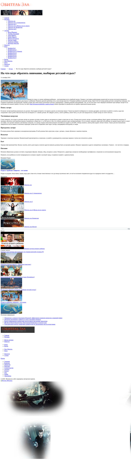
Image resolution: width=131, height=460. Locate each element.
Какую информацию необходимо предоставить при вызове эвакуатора (25, 321)
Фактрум (7, 64)
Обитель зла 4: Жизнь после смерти (18, 26)
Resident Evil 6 (12, 56)
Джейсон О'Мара (13, 42)
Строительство (8, 368)
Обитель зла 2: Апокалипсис (16, 22)
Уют (5, 372)
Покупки (7, 366)
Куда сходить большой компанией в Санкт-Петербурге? (18, 277)
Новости (7, 45)
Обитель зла (11, 21)
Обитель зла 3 (12, 24)
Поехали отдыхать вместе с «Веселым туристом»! (16, 264)
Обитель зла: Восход (30, 226)
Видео (6, 59)
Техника (6, 369)
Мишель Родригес (13, 38)
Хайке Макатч (12, 37)
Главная (6, 18)
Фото (5, 62)
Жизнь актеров (8, 340)
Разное (3, 358)
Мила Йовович (12, 32)
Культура (7, 363)
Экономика (7, 376)
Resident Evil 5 (12, 54)
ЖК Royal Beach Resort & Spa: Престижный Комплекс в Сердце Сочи (25, 322)
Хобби (6, 374)
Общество (7, 364)
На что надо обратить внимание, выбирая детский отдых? (18, 289)
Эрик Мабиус (12, 35)
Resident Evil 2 (12, 50)
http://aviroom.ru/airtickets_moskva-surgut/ (42, 104)
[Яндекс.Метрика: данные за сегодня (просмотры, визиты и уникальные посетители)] (6, 380)
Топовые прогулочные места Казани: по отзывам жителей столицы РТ (22, 252)
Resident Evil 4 (12, 53)
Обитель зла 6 (12, 29)
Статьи (6, 66)
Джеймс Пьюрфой (13, 34)
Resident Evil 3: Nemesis (15, 51)
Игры (6, 344)
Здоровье (7, 361)
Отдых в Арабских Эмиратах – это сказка (14, 170)
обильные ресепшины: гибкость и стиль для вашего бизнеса (22, 319)
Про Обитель (8, 61)
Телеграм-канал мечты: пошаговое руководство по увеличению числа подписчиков (29, 324)
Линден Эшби (12, 40)
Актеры (6, 30)
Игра (5, 46)
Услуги (6, 371)
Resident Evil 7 (12, 58)
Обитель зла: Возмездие (15, 27)
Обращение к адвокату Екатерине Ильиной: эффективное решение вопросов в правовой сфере (33, 318)
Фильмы (6, 19)
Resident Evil (11, 48)
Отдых (11, 69)
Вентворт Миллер (13, 43)
